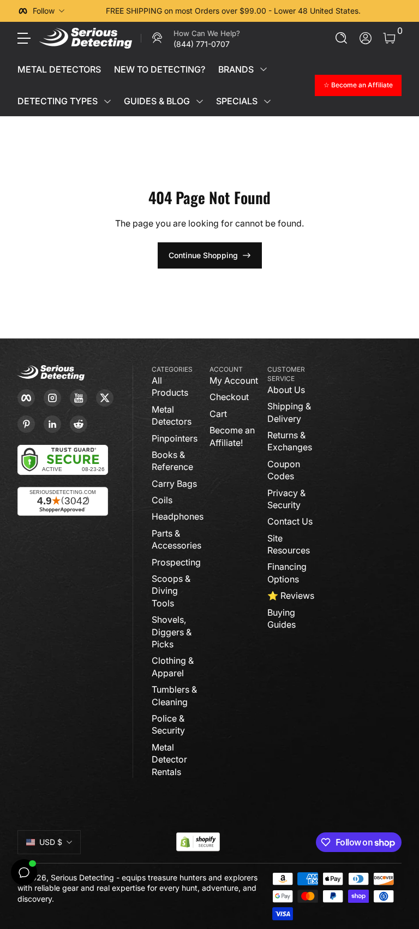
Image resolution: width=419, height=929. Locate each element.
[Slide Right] (384, 11)
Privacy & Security (286, 498)
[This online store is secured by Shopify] (198, 841)
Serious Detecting (82, 877)
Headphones (177, 516)
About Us (286, 389)
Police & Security (168, 724)
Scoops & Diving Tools (171, 591)
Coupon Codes (283, 469)
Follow (44, 10)
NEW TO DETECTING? (159, 69)
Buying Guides (281, 618)
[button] (342, 38)
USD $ (50, 842)
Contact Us (290, 521)
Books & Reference (172, 460)
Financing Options (287, 572)
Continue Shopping (203, 255)
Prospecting (176, 562)
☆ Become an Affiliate (358, 85)
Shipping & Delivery (289, 412)
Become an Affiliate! (232, 436)
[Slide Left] (82, 11)
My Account (234, 380)
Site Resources (288, 544)
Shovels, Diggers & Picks (171, 632)
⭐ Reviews (290, 595)
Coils (162, 500)
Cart (218, 413)
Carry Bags (174, 483)
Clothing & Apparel (173, 666)
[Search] (342, 38)
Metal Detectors (171, 415)
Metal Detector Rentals (169, 759)
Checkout (229, 396)
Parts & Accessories (176, 539)
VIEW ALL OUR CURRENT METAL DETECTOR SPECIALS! (275, 10)
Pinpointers (174, 438)
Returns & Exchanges (289, 441)
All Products (170, 386)
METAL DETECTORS (59, 69)
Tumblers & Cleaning (174, 695)
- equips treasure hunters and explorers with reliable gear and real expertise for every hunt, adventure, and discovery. (137, 888)
